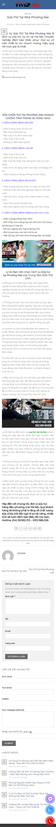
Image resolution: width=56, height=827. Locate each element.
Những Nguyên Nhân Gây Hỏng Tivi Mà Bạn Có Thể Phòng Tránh (29, 783)
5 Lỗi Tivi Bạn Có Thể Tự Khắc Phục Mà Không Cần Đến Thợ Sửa (28, 794)
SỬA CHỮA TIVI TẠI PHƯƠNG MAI (23, 114)
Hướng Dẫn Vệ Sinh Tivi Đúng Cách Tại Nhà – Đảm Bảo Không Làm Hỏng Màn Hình (31, 772)
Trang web (10, 643)
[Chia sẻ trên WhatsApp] (16, 528)
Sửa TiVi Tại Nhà (23, 33)
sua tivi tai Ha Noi (38, 432)
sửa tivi (42, 503)
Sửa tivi (28, 14)
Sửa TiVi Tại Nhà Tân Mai (14, 571)
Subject (5, 699)
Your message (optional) (13, 710)
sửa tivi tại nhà (27, 541)
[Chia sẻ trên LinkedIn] (40, 528)
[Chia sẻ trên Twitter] (25, 528)
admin (46, 24)
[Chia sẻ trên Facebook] (21, 528)
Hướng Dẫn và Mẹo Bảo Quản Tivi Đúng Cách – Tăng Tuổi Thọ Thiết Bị (29, 805)
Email (7, 631)
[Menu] (3, 4)
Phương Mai (43, 33)
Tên (6, 619)
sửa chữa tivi (7, 541)
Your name (7, 676)
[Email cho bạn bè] (30, 528)
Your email (7, 687)
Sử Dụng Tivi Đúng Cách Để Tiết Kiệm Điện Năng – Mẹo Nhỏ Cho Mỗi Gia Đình (31, 762)
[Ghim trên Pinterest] (35, 528)
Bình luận (10, 596)
